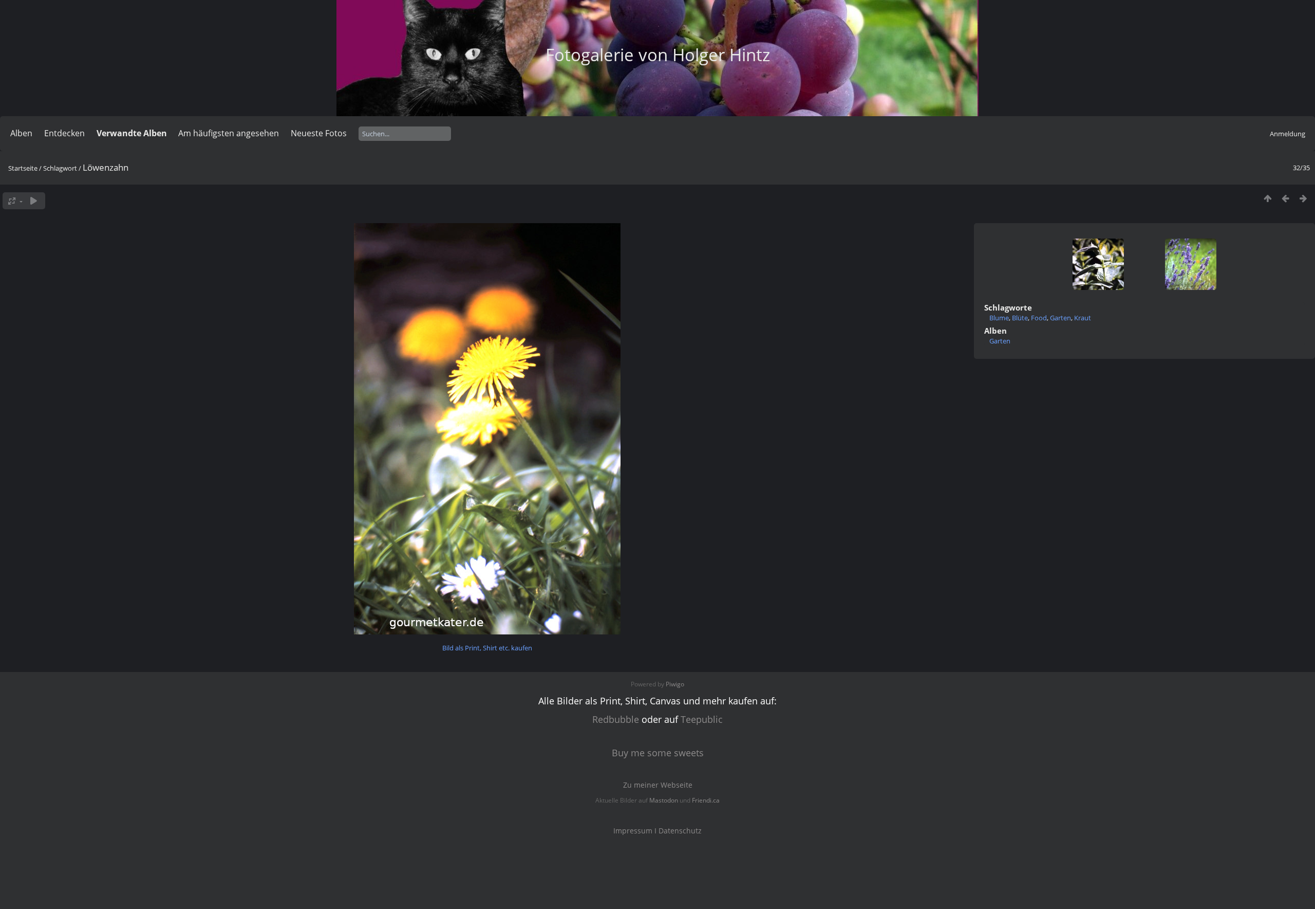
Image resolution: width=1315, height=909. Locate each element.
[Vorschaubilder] (1267, 198)
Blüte (1020, 317)
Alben (21, 133)
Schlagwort (60, 168)
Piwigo (675, 684)
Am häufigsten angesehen (228, 133)
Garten (1060, 317)
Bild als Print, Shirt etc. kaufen (487, 647)
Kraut (1082, 317)
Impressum (632, 830)
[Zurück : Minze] (1285, 198)
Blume (999, 317)
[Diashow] (34, 201)
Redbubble (615, 719)
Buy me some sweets (658, 753)
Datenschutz (680, 830)
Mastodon (663, 800)
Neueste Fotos (319, 133)
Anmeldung (1287, 133)
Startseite (22, 168)
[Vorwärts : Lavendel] (1303, 198)
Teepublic (702, 719)
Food (1039, 317)
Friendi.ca (706, 800)
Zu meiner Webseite (657, 785)
